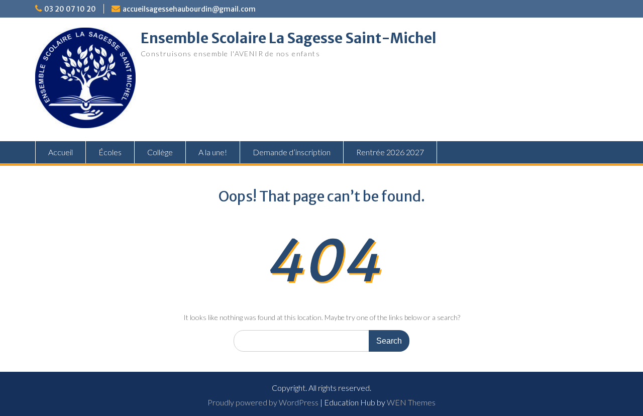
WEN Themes (411, 402)
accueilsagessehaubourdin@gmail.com (189, 9)
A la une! (212, 152)
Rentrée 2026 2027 (390, 152)
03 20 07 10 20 (70, 9)
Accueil (60, 152)
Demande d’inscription (292, 152)
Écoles (110, 152)
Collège (160, 152)
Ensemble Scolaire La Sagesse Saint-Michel (289, 38)
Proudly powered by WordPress (262, 402)
